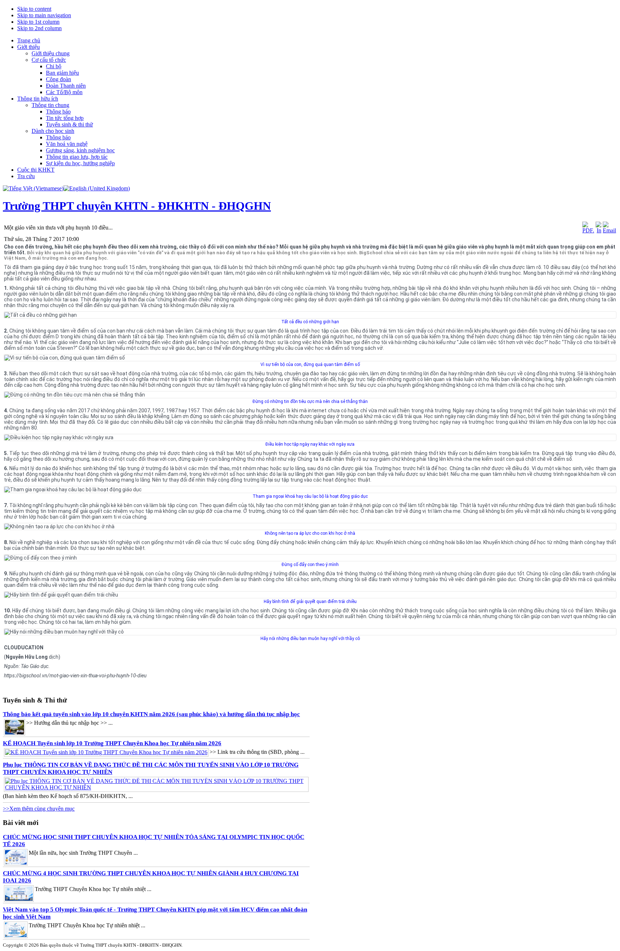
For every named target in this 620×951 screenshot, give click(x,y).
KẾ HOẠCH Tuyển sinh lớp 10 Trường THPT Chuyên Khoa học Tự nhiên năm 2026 (112, 743)
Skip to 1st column (38, 22)
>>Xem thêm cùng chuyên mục (39, 809)
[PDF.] (588, 230)
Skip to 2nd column (39, 28)
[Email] (609, 230)
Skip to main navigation (44, 15)
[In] (598, 230)
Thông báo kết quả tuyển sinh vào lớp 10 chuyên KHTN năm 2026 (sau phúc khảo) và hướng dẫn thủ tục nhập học (151, 714)
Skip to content (34, 9)
